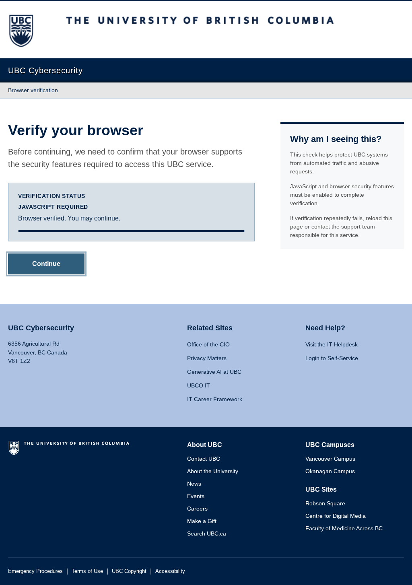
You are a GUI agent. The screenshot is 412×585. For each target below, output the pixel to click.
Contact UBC (203, 458)
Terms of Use (87, 571)
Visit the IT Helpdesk (331, 344)
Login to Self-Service (331, 358)
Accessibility (170, 571)
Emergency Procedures (35, 571)
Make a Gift (201, 521)
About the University (212, 471)
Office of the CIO (208, 344)
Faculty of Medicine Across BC (344, 528)
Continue (46, 263)
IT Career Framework (214, 399)
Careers (197, 508)
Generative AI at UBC (214, 372)
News (194, 483)
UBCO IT (198, 385)
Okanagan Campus (330, 471)
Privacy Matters (207, 358)
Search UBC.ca (206, 533)
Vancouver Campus (330, 458)
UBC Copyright (129, 571)
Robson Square (325, 503)
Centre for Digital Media (335, 516)
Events (195, 496)
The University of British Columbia (70, 451)
